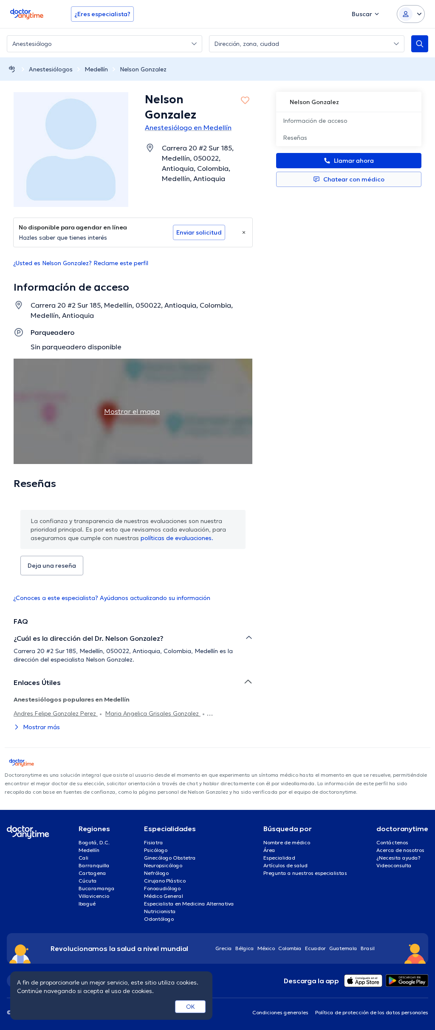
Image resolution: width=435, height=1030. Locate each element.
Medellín (96, 69)
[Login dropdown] (411, 14)
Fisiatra (153, 842)
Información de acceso (315, 121)
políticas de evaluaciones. (177, 538)
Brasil (368, 948)
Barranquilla (94, 865)
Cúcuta (88, 880)
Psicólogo (155, 850)
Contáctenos (392, 842)
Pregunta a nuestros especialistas (305, 873)
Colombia (290, 948)
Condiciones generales (280, 1012)
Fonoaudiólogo (162, 888)
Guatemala (343, 948)
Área (269, 850)
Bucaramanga (97, 888)
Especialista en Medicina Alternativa (189, 903)
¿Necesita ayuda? (398, 858)
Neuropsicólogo (163, 865)
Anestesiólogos (51, 69)
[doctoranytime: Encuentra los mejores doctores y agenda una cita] (12, 69)
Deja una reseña (52, 565)
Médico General (163, 896)
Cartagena (92, 873)
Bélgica (244, 948)
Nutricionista (160, 911)
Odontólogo (159, 919)
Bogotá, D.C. (94, 842)
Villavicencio (94, 896)
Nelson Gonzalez (143, 69)
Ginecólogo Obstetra (170, 858)
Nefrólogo (156, 873)
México (266, 948)
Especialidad (279, 858)
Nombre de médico (286, 842)
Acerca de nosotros (400, 850)
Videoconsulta (394, 865)
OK (190, 1006)
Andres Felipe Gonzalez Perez (56, 713)
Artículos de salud (285, 865)
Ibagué (87, 903)
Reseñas (295, 137)
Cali (83, 858)
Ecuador (315, 948)
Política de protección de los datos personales (371, 1012)
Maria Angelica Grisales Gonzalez (153, 713)
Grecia (223, 948)
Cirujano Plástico (165, 880)
